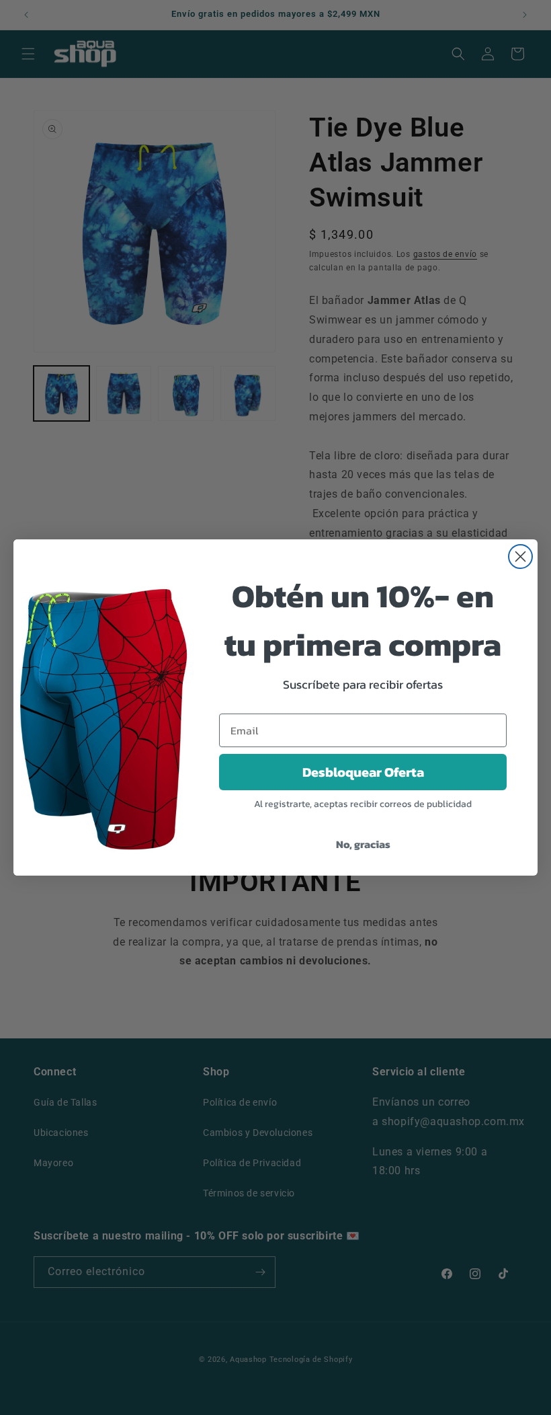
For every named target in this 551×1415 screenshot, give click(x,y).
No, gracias (363, 844)
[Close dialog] (520, 556)
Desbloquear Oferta (363, 772)
